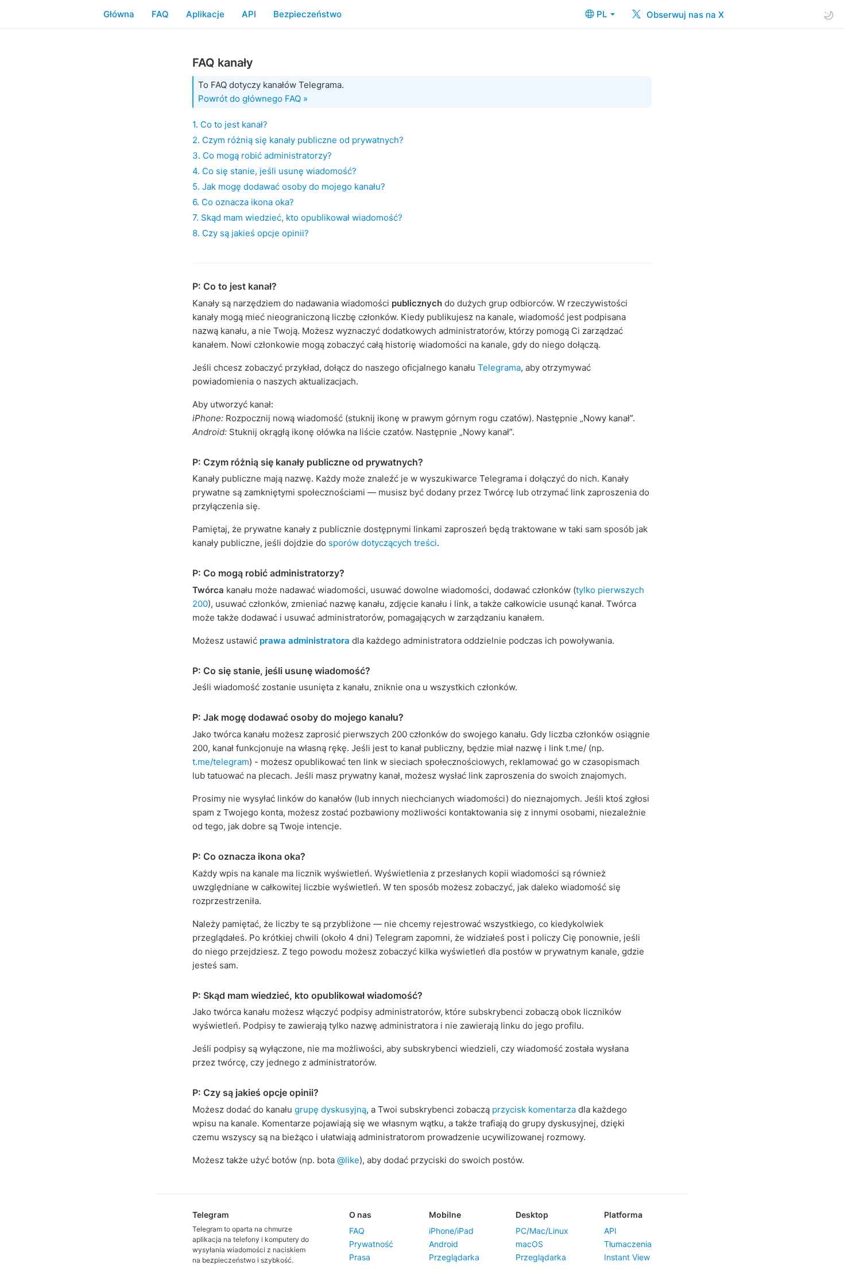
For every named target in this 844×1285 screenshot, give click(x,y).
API (249, 14)
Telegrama (499, 367)
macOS (529, 1244)
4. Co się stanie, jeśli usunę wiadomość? (274, 171)
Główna (118, 14)
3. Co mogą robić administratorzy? (262, 155)
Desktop (532, 1214)
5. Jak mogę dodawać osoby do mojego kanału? (288, 186)
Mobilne (445, 1214)
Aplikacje (205, 14)
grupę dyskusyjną (330, 1109)
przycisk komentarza (534, 1109)
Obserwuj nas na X (684, 14)
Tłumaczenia (628, 1244)
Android (443, 1244)
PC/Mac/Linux (542, 1231)
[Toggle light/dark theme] (828, 14)
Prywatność (371, 1244)
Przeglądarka (454, 1257)
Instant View (627, 1257)
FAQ (160, 14)
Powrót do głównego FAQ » (253, 98)
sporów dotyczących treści (382, 542)
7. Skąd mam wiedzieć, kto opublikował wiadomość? (297, 217)
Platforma (623, 1214)
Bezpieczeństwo (307, 14)
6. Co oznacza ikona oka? (243, 202)
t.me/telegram (220, 761)
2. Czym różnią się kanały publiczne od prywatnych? (298, 139)
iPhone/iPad (451, 1231)
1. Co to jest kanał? (230, 124)
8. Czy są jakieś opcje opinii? (250, 233)
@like (348, 1160)
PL (603, 14)
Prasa (359, 1257)
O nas (360, 1214)
